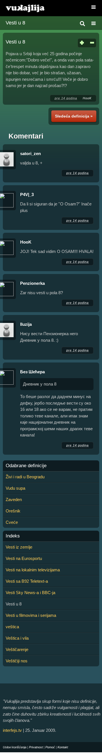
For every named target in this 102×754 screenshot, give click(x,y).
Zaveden (14, 499)
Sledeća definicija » (74, 116)
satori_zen (30, 153)
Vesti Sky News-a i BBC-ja (30, 592)
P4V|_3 (27, 194)
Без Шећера (32, 371)
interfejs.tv (12, 730)
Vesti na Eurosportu (24, 558)
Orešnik (13, 510)
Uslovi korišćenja (14, 747)
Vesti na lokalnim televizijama (33, 569)
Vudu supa (15, 488)
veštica (12, 626)
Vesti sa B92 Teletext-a (27, 581)
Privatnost (36, 747)
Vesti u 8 (15, 23)
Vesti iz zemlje (19, 547)
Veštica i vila (17, 638)
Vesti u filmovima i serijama (31, 615)
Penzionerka (32, 283)
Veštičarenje (17, 649)
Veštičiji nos (16, 660)
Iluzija (26, 324)
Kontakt (63, 747)
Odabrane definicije (26, 465)
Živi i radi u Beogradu (25, 476)
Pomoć (50, 747)
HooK (87, 98)
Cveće (12, 522)
